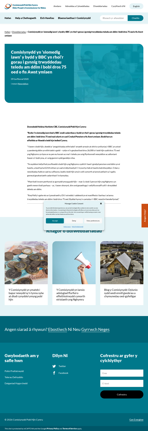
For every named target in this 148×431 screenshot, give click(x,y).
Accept (55, 221)
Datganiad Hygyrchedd (16, 383)
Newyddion (23, 83)
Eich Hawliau (47, 18)
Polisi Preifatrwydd (77, 226)
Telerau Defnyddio (14, 377)
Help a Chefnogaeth (25, 18)
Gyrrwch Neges (95, 329)
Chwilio (135, 18)
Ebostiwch (57, 329)
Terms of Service (70, 428)
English (136, 6)
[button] (101, 203)
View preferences (93, 221)
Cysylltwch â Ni (118, 6)
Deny (74, 221)
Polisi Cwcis (67, 226)
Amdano (57, 6)
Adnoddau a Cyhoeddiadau (77, 6)
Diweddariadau (100, 6)
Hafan (8, 18)
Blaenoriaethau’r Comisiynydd (74, 18)
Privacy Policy (53, 428)
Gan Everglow (136, 419)
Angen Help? (144, 215)
